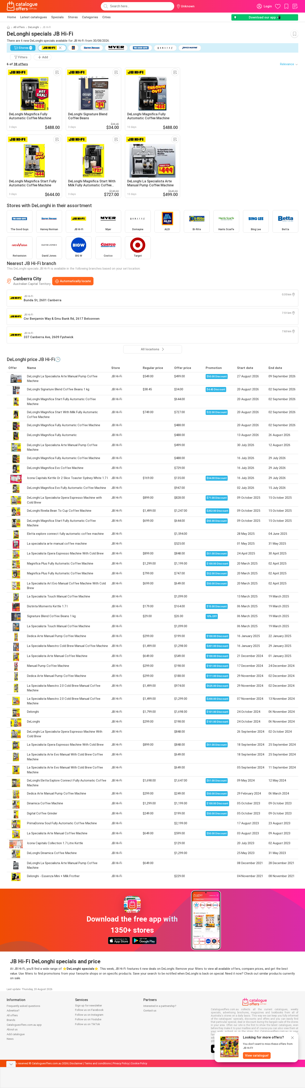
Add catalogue (16, 1034)
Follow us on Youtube (88, 1019)
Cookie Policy (139, 1063)
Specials (57, 17)
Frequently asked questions (23, 1006)
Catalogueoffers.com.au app (24, 1024)
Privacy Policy (121, 1063)
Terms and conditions (97, 1063)
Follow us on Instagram (89, 1014)
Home (11, 17)
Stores (73, 17)
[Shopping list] (295, 6)
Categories (90, 17)
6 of (17, 64)
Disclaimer (76, 1063)
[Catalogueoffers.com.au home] (22, 6)
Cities (106, 17)
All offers (19, 27)
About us (12, 1029)
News (10, 1038)
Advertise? (13, 1010)
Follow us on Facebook (89, 1009)
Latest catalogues (33, 17)
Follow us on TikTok (87, 1024)
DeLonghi (33, 27)
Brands (11, 1020)
